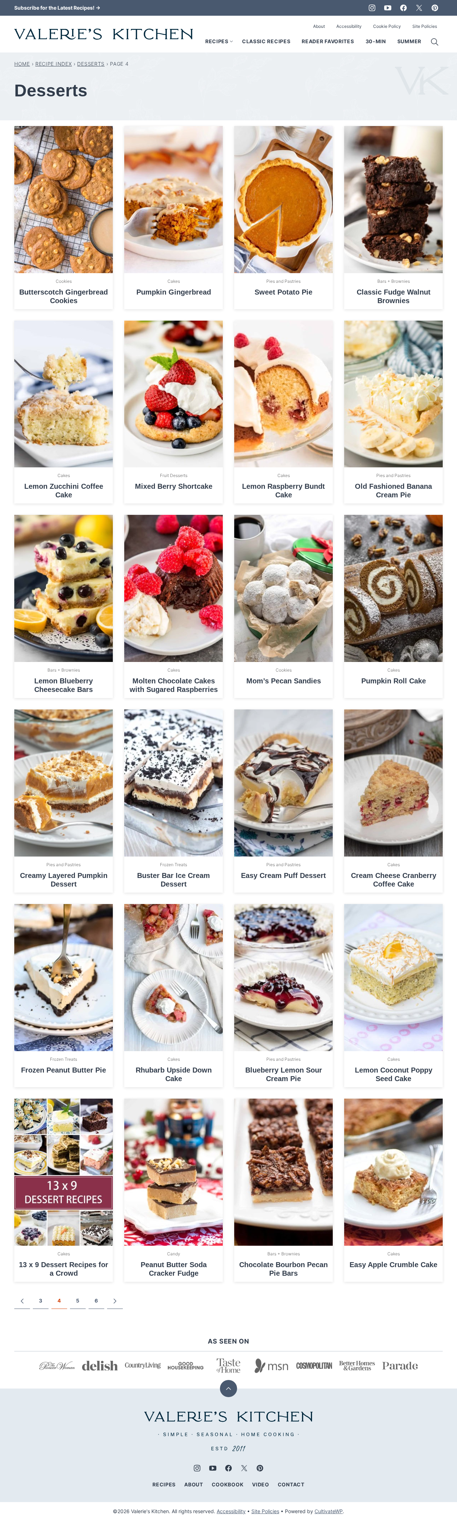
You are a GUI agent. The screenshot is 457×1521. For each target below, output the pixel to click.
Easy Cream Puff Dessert (283, 875)
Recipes (216, 41)
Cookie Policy (387, 26)
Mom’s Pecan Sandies (283, 681)
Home (22, 64)
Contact (291, 1484)
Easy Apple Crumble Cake (393, 1265)
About (319, 26)
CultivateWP (329, 1511)
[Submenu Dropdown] (231, 41)
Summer (409, 41)
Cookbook (228, 1484)
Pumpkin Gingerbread (173, 292)
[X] (419, 8)
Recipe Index (53, 64)
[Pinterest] (435, 8)
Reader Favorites (328, 41)
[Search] (435, 42)
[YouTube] (388, 8)
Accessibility (349, 26)
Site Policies (424, 26)
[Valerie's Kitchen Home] (103, 34)
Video (260, 1484)
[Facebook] (403, 8)
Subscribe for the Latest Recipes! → (57, 8)
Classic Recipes (266, 41)
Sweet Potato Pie (283, 292)
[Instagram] (372, 8)
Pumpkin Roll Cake (393, 681)
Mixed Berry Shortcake (173, 486)
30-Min (376, 41)
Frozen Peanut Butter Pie (63, 1070)
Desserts (91, 64)
